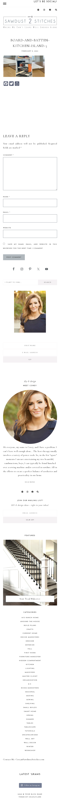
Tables (30, 723)
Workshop (30, 750)
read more (30, 482)
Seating (30, 696)
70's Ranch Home (30, 617)
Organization (30, 680)
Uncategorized (30, 735)
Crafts (30, 629)
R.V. (30, 684)
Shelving (30, 703)
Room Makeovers (30, 688)
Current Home (30, 633)
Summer (30, 719)
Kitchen (30, 664)
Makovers (30, 672)
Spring (30, 715)
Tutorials (30, 731)
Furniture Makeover (30, 657)
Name (6, 197)
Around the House (30, 621)
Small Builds (30, 707)
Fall (30, 649)
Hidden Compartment (30, 660)
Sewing (30, 700)
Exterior (30, 645)
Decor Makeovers (30, 637)
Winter (30, 746)
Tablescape (30, 727)
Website (7, 228)
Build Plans (30, 625)
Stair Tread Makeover (30, 599)
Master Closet (30, 676)
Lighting (30, 668)
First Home (30, 653)
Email (6, 212)
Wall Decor (30, 743)
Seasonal (30, 692)
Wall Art (30, 739)
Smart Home (30, 711)
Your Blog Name (33, 794)
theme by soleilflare (30, 797)
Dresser (30, 641)
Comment (8, 155)
